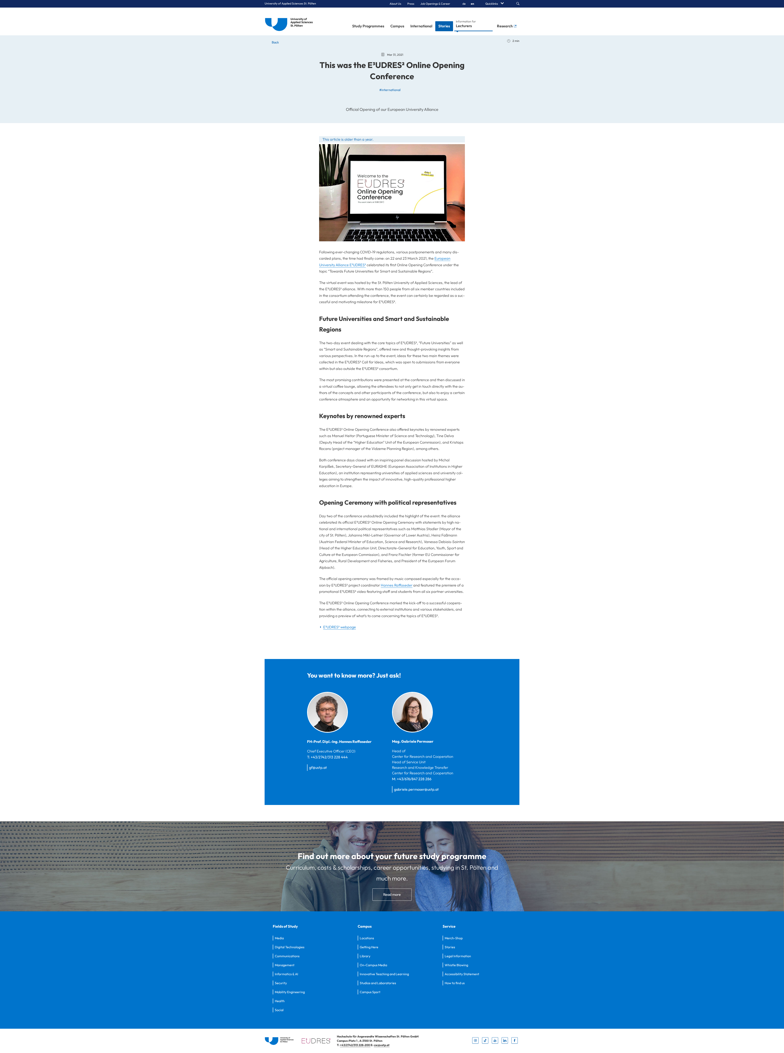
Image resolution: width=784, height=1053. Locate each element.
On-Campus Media (373, 965)
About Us (395, 4)
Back (275, 42)
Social (279, 1010)
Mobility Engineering (290, 992)
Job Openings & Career (435, 4)
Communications (287, 956)
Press (410, 4)
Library (365, 956)
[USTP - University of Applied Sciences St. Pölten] (290, 21)
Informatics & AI (286, 974)
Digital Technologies (289, 947)
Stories (444, 26)
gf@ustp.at (318, 767)
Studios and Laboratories (378, 983)
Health (280, 1001)
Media (279, 938)
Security (281, 983)
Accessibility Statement (462, 974)
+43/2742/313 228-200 (355, 1045)
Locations (367, 938)
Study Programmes (368, 26)
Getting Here (369, 947)
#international (390, 90)
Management (284, 965)
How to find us (455, 983)
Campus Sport (370, 992)
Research (505, 26)
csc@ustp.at (382, 1045)
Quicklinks (492, 4)
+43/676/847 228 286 (414, 779)
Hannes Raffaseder (396, 585)
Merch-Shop (454, 938)
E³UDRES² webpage (339, 627)
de (464, 4)
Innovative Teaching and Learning (384, 974)
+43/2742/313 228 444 (329, 757)
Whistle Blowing (456, 965)
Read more (392, 894)
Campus (397, 26)
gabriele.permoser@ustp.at (416, 789)
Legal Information (458, 956)
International (421, 26)
